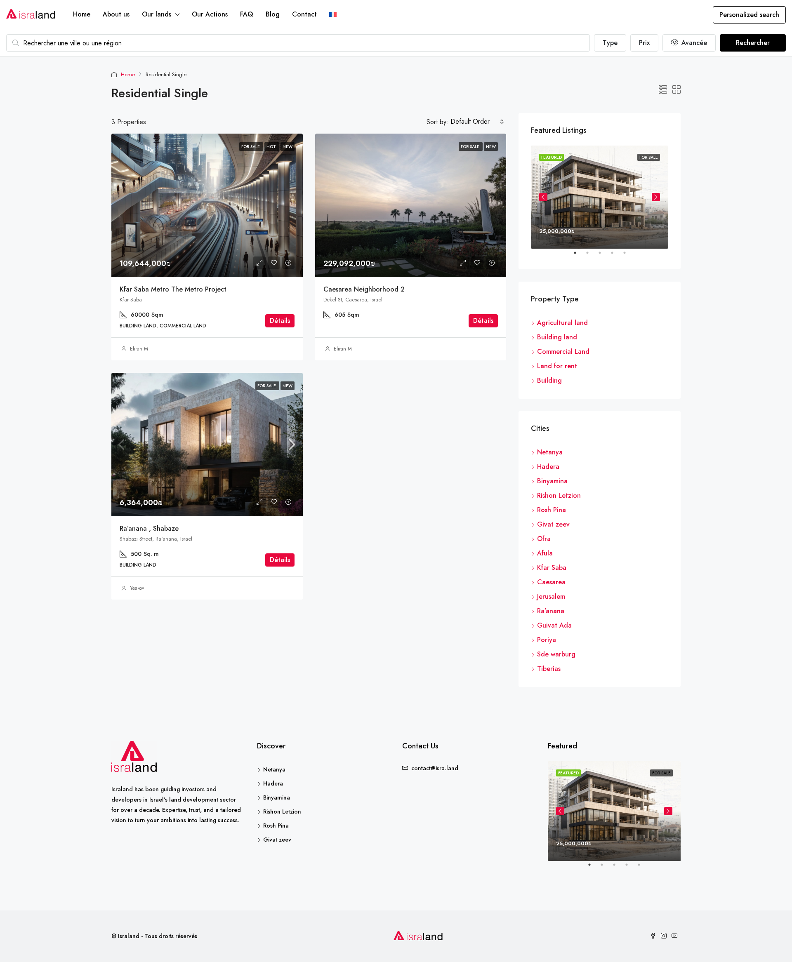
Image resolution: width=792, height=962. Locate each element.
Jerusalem (551, 596)
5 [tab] (629, 256)
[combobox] (477, 121)
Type (610, 42)
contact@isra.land (434, 768)
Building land (557, 337)
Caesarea (551, 582)
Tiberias (549, 668)
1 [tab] (579, 256)
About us (116, 14)
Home (81, 14)
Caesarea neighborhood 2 (364, 289)
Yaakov (137, 588)
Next (656, 197)
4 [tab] (616, 256)
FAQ (246, 14)
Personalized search (749, 14)
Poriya (546, 639)
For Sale (267, 386)
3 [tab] (604, 256)
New (287, 386)
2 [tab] (591, 256)
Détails (280, 320)
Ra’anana (550, 611)
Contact (304, 14)
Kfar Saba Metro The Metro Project (173, 289)
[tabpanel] (599, 197)
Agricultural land (562, 322)
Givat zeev (553, 524)
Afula (545, 553)
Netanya (550, 452)
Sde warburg (556, 654)
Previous (543, 197)
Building (549, 380)
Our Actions (210, 14)
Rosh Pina (551, 510)
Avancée (693, 42)
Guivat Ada (554, 625)
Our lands (156, 14)
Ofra (544, 538)
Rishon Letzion (559, 495)
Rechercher (753, 42)
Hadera (548, 466)
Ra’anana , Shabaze (149, 528)
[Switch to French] (333, 14)
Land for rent (557, 366)
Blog (273, 14)
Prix (644, 42)
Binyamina (552, 481)
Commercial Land (563, 351)
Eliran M (139, 349)
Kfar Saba (551, 567)
